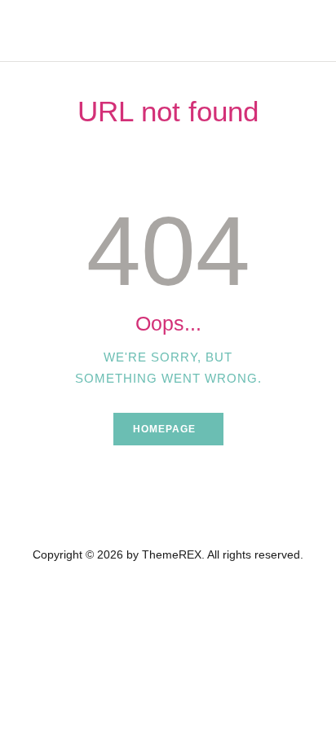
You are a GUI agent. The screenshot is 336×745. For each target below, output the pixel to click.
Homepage (164, 429)
